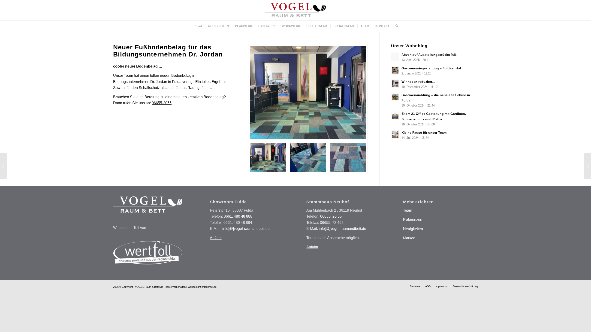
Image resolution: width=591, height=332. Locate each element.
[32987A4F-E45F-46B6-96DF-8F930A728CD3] (348, 157)
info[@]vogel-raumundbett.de (246, 229)
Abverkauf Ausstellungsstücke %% (428, 54)
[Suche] (395, 26)
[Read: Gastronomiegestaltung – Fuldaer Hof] (395, 70)
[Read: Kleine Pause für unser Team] (395, 134)
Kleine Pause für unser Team (423, 132)
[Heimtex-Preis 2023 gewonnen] (3, 166)
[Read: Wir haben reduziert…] (395, 84)
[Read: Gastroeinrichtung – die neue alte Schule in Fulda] (395, 97)
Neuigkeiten (413, 229)
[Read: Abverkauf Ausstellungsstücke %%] (395, 57)
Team (407, 210)
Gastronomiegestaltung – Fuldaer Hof (431, 68)
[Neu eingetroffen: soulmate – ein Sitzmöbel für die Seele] (587, 166)
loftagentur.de (209, 286)
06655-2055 (162, 103)
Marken (409, 238)
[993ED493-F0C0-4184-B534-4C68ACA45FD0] (308, 157)
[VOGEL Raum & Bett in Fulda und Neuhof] (295, 10)
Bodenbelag (181, 75)
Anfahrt (216, 238)
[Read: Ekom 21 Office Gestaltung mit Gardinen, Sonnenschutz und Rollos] (395, 116)
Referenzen (412, 220)
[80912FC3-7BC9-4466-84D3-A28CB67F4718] (308, 92)
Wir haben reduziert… (418, 81)
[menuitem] (198, 26)
